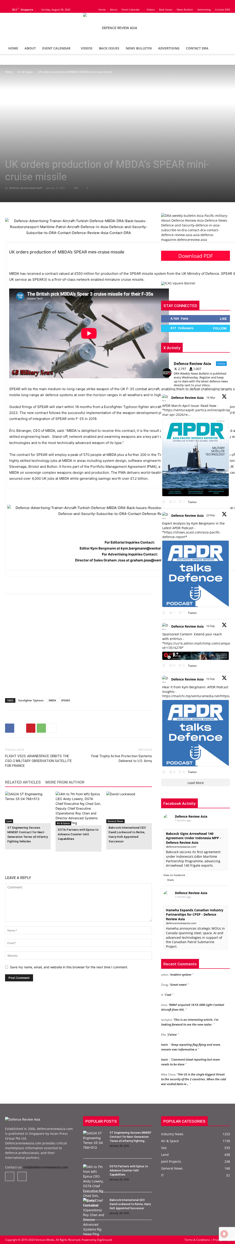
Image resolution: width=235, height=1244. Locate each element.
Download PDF (195, 255)
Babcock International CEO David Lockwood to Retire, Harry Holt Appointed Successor (130, 1204)
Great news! (178, 978)
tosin (164, 1038)
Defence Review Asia (187, 397)
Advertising (204, 9)
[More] (52, 728)
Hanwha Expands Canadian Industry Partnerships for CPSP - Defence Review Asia (194, 914)
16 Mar (211, 398)
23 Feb (210, 515)
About (113, 9)
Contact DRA (222, 9)
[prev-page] (8, 858)
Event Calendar (131, 9)
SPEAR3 (65, 700)
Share (170, 880)
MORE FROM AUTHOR (64, 782)
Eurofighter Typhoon (31, 700)
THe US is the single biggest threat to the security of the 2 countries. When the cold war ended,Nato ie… (193, 1073)
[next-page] (15, 858)
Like (223, 318)
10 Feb (210, 626)
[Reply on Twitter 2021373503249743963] (164, 666)
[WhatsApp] (41, 728)
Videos (151, 9)
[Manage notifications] (224, 1234)
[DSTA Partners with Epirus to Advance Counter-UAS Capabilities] (78, 808)
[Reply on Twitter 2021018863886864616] (164, 772)
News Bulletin (185, 9)
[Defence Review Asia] (117, 28)
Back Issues (165, 9)
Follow (220, 328)
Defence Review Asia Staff (25, 188)
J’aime (172, 1028)
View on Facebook (174, 875)
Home (102, 9)
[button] (224, 48)
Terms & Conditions (197, 1240)
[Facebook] (8, 3)
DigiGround (104, 1240)
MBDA (52, 700)
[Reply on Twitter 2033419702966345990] (164, 502)
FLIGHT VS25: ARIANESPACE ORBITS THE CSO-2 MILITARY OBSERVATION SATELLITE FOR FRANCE (38, 761)
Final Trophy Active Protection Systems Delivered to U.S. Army (121, 758)
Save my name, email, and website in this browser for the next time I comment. (69, 967)
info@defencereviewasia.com (45, 1167)
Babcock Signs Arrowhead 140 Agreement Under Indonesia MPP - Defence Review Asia (193, 838)
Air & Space (25, 72)
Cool (168, 988)
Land (9, 821)
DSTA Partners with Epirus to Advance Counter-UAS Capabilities (78, 834)
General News (115, 821)
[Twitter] (16, 3)
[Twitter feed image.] (195, 457)
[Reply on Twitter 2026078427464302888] (164, 613)
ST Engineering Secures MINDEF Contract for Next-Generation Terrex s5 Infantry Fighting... (130, 1137)
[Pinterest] (30, 728)
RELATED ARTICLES (23, 782)
